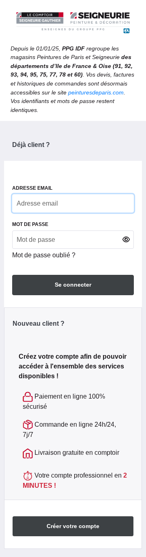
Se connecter (73, 284)
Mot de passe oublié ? (43, 255)
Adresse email (32, 188)
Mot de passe (30, 224)
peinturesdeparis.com (96, 92)
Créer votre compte (73, 526)
